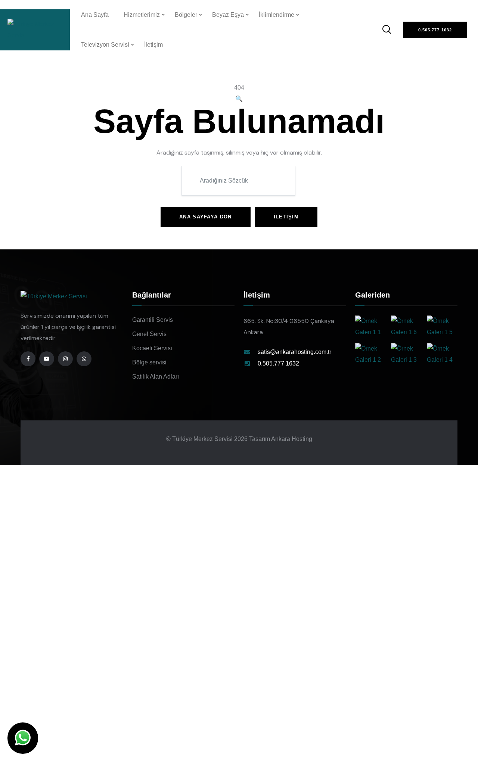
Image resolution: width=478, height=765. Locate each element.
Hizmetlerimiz (142, 15)
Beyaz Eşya (228, 15)
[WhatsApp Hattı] (84, 358)
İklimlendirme (276, 15)
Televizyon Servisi (105, 44)
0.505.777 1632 (278, 363)
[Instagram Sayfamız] (65, 358)
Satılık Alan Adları (155, 376)
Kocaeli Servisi (152, 348)
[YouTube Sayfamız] (46, 358)
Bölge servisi (149, 362)
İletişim (153, 44)
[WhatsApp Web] (22, 738)
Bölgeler (186, 15)
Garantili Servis (152, 320)
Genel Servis (149, 334)
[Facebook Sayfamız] (28, 358)
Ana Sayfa (95, 15)
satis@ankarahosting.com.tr (294, 352)
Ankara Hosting (291, 439)
